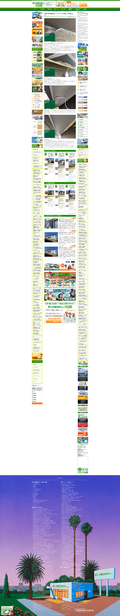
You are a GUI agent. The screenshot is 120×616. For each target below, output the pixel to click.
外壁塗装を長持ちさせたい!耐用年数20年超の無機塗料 (83, 233)
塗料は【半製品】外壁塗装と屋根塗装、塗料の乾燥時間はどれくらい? (43, 565)
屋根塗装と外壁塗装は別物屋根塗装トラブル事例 (37, 230)
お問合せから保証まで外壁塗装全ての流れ (68, 487)
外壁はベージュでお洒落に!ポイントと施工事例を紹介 (83, 336)
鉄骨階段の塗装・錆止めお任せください (37, 293)
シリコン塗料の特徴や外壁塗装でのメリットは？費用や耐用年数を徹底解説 (73, 589)
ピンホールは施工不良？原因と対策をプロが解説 (37, 222)
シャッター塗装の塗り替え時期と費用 (36, 305)
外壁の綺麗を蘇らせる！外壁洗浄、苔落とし (82, 287)
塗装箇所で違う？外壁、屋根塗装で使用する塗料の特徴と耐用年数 (71, 597)
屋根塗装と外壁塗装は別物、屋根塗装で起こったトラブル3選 (42, 561)
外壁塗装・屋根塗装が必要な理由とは (38, 530)
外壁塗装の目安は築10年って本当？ (36, 161)
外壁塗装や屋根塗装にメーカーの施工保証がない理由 (83, 235)
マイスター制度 (35, 492)
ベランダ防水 (37, 61)
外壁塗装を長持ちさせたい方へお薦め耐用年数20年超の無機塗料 (71, 602)
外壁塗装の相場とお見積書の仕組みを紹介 (82, 181)
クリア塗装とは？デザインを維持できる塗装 (37, 205)
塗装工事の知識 (35, 149)
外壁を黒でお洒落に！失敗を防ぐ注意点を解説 (82, 330)
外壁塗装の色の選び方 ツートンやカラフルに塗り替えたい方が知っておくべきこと (45, 514)
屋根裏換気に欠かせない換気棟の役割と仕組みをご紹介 (41, 584)
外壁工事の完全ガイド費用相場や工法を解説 (36, 170)
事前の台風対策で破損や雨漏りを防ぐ (82, 307)
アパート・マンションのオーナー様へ (82, 152)
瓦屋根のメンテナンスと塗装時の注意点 (37, 285)
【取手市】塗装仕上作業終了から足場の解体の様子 (82, 41)
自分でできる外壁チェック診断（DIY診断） (39, 533)
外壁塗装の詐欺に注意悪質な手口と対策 (82, 190)
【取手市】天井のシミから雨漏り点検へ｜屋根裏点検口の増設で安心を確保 (82, 15)
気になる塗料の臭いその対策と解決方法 (82, 198)
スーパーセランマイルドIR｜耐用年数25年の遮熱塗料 (70, 572)
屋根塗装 (37, 55)
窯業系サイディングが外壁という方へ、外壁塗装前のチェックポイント (72, 608)
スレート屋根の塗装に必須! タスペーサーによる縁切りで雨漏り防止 (43, 562)
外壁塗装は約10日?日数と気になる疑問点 (82, 192)
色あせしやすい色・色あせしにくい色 (83, 90)
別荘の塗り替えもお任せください (83, 155)
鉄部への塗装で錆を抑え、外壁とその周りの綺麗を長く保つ (71, 543)
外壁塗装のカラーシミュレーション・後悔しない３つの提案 (42, 516)
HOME (45, 11)
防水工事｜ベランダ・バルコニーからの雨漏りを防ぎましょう (71, 514)
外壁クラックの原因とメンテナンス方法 (36, 213)
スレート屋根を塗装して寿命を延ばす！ (68, 557)
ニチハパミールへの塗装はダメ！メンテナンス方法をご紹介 (42, 588)
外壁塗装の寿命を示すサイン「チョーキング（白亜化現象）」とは (43, 547)
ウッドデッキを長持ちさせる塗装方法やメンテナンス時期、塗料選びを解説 (73, 547)
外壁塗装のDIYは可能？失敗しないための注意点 (82, 253)
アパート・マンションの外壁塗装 (67, 560)
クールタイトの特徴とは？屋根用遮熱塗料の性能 (83, 353)
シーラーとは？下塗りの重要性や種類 (82, 230)
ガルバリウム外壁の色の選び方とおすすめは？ (40, 542)
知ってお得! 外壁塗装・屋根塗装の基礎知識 (39, 529)
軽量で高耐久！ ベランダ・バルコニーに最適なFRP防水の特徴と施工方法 (44, 580)
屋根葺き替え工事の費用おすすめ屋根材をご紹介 (37, 179)
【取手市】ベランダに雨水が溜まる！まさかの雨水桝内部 (82, 32)
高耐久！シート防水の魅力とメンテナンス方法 (37, 325)
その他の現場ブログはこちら (70, 259)
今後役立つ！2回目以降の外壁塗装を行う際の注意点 (69, 510)
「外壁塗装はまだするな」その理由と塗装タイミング (37, 166)
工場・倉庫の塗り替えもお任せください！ (83, 150)
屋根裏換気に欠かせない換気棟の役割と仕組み (37, 328)
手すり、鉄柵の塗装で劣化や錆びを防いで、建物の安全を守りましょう (72, 546)
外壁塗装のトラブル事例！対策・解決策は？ (83, 316)
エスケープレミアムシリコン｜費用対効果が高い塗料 (70, 576)
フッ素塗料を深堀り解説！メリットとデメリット (83, 341)
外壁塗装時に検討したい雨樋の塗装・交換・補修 (37, 256)
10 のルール (35, 491)
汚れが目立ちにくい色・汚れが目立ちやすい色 (83, 86)
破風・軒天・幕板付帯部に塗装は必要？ (36, 239)
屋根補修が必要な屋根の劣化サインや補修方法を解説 (70, 542)
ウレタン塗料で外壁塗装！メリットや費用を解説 (37, 199)
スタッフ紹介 (35, 367)
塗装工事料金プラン (70, 9)
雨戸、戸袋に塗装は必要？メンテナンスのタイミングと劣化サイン (71, 552)
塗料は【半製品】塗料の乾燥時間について (37, 333)
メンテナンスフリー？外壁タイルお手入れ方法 (82, 270)
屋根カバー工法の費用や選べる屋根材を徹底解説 (37, 182)
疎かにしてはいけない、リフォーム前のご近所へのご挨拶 (41, 524)
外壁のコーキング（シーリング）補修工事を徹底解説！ (70, 519)
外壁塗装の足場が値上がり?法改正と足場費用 (83, 244)
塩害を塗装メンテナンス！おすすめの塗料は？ (37, 331)
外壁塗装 (37, 52)
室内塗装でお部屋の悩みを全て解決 (67, 513)
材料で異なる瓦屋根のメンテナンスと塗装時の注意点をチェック (71, 528)
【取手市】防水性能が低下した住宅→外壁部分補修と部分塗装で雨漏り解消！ (82, 35)
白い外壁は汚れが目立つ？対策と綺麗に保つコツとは (83, 333)
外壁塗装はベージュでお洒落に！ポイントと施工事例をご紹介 (42, 603)
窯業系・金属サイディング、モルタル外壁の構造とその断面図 (42, 571)
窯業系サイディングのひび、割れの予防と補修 (82, 258)
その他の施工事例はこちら (71, 213)
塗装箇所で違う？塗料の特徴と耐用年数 (82, 221)
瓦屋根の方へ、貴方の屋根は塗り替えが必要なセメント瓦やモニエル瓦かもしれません (74, 529)
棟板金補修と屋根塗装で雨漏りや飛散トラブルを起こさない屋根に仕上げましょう (45, 576)
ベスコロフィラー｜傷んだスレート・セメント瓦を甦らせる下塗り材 (72, 574)
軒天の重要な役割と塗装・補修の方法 (36, 245)
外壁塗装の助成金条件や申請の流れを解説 (82, 170)
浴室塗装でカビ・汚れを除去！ (36, 302)
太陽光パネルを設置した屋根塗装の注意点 (82, 293)
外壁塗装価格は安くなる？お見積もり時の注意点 (37, 173)
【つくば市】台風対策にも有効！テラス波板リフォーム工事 (82, 18)
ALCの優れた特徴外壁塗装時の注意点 (36, 339)
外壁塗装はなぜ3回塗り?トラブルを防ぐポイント (37, 236)
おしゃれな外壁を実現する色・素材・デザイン (83, 321)
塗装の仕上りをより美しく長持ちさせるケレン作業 (37, 225)
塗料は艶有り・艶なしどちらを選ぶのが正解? (82, 264)
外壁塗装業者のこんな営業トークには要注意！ (83, 250)
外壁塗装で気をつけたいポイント (37, 233)
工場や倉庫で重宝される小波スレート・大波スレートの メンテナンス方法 (44, 575)
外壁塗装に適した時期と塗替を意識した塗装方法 (37, 190)
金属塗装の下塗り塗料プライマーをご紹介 (82, 227)
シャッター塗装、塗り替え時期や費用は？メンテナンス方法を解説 (71, 550)
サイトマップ (35, 381)
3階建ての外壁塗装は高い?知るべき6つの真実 (83, 201)
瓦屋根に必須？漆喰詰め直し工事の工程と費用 (69, 527)
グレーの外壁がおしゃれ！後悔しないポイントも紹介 (83, 327)
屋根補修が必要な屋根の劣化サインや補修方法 (37, 265)
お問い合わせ (35, 378)
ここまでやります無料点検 (77, 9)
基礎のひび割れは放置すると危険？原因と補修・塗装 (41, 593)
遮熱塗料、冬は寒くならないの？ (67, 595)
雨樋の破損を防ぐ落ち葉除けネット (36, 262)
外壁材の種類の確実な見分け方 (81, 207)
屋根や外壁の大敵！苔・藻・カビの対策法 (82, 290)
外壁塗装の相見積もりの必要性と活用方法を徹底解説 (41, 557)
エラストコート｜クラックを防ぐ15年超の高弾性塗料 (70, 581)
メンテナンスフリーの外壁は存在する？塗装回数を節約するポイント (43, 539)
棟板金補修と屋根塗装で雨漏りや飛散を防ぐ (37, 311)
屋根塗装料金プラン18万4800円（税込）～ (68, 491)
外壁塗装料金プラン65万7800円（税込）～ (68, 490)
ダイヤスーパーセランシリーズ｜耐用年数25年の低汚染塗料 (71, 575)
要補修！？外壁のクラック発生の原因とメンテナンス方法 (41, 548)
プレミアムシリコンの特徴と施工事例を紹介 (82, 350)
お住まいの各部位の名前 (37, 184)
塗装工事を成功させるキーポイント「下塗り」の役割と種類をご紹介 (72, 604)
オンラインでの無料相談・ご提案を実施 (82, 164)
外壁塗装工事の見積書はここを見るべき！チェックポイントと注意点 (72, 496)
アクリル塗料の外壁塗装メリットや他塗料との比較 (37, 196)
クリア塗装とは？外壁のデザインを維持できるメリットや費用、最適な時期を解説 (74, 593)
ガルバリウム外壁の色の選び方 (82, 215)
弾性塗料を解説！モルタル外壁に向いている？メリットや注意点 (42, 607)
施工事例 (42, 9)
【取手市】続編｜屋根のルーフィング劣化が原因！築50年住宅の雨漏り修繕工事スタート (82, 24)
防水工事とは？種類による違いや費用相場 (37, 316)
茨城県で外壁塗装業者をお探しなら (38, 501)
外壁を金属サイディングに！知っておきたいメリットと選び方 (71, 520)
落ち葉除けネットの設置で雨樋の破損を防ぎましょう (70, 541)
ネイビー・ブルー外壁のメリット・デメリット (82, 324)
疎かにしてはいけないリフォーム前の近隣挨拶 (82, 195)
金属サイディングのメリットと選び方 (36, 276)
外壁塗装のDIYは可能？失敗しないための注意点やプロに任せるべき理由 (44, 534)
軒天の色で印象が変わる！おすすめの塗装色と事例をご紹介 (71, 534)
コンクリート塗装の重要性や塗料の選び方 (36, 308)
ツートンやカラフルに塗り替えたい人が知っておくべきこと (83, 93)
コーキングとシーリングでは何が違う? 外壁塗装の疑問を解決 (42, 567)
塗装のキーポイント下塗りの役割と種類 (82, 224)
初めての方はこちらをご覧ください (67, 483)
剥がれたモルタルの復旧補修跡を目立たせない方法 (37, 219)
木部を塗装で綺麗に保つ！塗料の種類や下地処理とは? (83, 296)
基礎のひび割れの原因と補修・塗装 (81, 313)
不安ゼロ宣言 (35, 495)
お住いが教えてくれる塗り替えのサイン (36, 158)
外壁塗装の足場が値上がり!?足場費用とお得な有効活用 (70, 564)
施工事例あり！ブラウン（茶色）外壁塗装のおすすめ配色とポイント (43, 604)
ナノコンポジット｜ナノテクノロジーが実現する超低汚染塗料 (71, 580)
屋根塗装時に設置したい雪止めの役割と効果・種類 (37, 259)
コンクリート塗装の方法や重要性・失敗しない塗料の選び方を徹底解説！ (72, 551)
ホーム (35, 9)
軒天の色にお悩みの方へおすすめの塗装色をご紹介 (37, 248)
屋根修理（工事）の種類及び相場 (36, 176)
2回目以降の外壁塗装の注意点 (81, 218)
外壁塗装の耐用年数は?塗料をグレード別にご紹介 (37, 187)
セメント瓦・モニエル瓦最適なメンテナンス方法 (37, 288)
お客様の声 (49, 9)
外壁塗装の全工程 (36, 163)
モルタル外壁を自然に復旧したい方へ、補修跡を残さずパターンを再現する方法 (45, 551)
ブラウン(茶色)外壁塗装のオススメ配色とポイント (83, 338)
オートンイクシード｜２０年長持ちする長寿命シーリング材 (71, 588)
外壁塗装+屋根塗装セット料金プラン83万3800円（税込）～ (71, 492)
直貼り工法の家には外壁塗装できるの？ (82, 261)
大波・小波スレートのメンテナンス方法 (36, 351)
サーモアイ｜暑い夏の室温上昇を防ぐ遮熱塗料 (69, 571)
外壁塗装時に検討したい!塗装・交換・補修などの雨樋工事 (70, 538)
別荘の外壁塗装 (64, 561)
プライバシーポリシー (36, 375)
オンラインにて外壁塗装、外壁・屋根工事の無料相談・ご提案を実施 (72, 515)
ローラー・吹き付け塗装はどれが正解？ (82, 281)
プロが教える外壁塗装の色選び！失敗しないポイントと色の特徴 (42, 510)
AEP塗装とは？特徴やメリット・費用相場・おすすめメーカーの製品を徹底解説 (73, 594)
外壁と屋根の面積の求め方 (37, 342)
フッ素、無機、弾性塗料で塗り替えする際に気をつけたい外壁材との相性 (44, 574)
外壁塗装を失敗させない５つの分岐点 (82, 172)
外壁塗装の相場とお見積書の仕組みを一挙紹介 (69, 495)
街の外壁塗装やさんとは (36, 483)
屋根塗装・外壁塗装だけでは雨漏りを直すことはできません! (42, 528)
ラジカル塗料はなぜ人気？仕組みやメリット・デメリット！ (42, 608)
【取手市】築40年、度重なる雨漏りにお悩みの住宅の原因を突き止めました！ (82, 38)
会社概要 (84, 9)
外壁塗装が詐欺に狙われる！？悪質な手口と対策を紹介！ (41, 558)
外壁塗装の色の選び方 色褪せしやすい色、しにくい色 (41, 511)
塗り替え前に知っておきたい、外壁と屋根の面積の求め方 (41, 570)
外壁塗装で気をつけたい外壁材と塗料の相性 (37, 348)
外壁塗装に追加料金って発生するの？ (82, 175)
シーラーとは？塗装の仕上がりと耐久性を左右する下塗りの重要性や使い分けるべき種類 (75, 603)
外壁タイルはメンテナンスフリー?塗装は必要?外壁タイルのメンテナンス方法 (73, 524)
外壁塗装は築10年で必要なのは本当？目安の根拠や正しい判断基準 (43, 520)
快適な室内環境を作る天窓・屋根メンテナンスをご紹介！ (70, 536)
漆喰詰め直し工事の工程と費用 (82, 276)
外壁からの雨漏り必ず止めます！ (67, 501)
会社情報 (34, 496)
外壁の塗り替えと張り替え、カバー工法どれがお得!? (82, 204)
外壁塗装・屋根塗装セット (37, 58)
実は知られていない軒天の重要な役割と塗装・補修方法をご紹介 (71, 533)
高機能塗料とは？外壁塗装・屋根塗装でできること (37, 227)
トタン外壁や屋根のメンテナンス (36, 279)
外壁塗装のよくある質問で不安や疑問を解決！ (83, 167)
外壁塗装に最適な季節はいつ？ (37, 193)
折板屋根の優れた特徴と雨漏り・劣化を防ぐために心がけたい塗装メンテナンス (73, 523)
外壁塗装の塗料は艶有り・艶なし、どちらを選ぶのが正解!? (70, 599)
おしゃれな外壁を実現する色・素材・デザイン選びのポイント (42, 597)
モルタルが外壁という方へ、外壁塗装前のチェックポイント (71, 607)
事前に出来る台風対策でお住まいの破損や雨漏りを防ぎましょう (42, 590)
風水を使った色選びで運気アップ (83, 83)
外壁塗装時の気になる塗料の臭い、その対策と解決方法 (41, 525)
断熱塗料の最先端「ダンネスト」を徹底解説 (83, 304)
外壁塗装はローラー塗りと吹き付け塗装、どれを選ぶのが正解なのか (43, 566)
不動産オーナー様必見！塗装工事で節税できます (82, 238)
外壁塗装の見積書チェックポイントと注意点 (83, 184)
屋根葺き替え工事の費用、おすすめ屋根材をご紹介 (69, 506)
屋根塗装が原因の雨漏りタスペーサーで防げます (37, 270)
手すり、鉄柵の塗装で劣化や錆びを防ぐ (36, 296)
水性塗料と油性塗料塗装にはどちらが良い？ (82, 267)
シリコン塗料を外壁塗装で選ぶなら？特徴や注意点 (37, 202)
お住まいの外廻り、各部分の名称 (38, 537)
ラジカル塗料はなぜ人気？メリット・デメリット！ (83, 356)
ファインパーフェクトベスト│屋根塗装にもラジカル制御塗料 (71, 570)
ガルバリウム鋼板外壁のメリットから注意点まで (82, 213)
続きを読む (73, 228)
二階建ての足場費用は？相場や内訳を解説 (82, 247)
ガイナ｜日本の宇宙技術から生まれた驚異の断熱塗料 (70, 585)
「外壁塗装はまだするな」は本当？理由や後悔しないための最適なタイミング (44, 521)
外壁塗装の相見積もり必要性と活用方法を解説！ (83, 178)
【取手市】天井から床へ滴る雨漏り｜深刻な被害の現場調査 (82, 28)
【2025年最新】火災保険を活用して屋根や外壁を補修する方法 (71, 500)
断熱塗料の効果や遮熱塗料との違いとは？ (82, 301)
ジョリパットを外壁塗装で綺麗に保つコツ (83, 278)
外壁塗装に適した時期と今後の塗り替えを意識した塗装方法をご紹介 (43, 544)
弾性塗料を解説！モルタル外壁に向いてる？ (83, 344)
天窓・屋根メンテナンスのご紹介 (36, 250)
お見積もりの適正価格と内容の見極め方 (82, 187)
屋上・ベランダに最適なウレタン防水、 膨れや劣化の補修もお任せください (44, 581)
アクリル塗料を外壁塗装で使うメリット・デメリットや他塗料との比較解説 (73, 590)
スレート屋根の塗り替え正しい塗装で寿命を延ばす (37, 268)
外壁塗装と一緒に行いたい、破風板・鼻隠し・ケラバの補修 (71, 532)
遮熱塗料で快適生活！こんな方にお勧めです (68, 579)
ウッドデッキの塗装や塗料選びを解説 (36, 299)
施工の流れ (63, 9)
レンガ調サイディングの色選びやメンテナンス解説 (37, 216)
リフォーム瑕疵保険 (36, 490)
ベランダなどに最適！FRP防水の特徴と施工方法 (37, 319)
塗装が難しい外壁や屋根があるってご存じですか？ (83, 255)
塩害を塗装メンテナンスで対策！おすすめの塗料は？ (41, 585)
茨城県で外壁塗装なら (36, 370)
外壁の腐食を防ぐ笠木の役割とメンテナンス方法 (37, 253)
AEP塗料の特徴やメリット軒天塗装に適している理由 (83, 359)
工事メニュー (56, 9)
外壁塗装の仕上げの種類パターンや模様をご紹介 (82, 347)
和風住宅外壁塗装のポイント (82, 273)
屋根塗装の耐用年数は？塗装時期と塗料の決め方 (82, 318)
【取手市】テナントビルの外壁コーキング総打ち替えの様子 (82, 30)
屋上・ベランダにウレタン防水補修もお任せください (37, 322)
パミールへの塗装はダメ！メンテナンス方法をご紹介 (83, 298)
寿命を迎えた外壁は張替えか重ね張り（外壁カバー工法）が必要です (72, 509)
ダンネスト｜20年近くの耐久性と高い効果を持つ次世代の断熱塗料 (72, 584)
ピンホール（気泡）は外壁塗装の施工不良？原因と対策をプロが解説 (43, 552)
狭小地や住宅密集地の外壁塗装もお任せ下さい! (37, 273)
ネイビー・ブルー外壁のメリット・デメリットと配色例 (41, 598)
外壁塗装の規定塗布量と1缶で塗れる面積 (82, 284)
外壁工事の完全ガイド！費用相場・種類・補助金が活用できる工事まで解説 (44, 523)
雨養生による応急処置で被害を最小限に (82, 310)
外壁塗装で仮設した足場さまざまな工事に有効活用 (83, 241)
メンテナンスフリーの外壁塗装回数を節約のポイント (83, 210)
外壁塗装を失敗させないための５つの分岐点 (39, 515)
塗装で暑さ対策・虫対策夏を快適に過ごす (37, 207)
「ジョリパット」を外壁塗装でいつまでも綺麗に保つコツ (41, 572)
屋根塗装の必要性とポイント (66, 504)
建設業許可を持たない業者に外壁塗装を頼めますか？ (41, 500)
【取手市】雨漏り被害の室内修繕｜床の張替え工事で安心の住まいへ (82, 21)
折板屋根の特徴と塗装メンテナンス (36, 282)
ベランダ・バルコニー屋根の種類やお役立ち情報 (37, 313)
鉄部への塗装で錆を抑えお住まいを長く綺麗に (37, 290)
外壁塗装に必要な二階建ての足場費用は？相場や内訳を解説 (71, 565)
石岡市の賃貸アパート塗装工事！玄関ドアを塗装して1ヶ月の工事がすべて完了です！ (67, 234)
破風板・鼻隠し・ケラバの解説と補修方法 (37, 242)
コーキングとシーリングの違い (37, 336)
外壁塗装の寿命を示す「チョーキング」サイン (37, 210)
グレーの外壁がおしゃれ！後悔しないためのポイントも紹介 (42, 599)
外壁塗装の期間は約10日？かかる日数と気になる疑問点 (41, 519)
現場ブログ (49, 11)
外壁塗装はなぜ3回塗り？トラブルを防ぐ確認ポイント (41, 556)
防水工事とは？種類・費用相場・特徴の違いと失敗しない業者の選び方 (43, 579)
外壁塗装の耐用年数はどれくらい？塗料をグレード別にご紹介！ (42, 543)
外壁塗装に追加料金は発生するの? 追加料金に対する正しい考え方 (71, 518)
